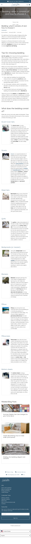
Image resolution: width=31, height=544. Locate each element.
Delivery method (5, 497)
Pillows (4, 304)
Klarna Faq (3, 500)
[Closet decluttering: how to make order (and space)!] (15, 427)
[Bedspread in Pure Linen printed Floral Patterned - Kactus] (5, 253)
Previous (14, 22)
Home (14, 24)
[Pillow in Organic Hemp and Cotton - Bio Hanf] (5, 313)
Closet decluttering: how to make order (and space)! (13, 436)
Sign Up (15, 518)
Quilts (4, 219)
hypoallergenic (17, 170)
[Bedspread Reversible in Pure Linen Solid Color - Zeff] (5, 224)
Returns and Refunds (6, 489)
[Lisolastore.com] (15, 4)
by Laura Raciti (4, 32)
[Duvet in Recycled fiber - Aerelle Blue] (5, 156)
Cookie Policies (4, 492)
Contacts (3, 503)
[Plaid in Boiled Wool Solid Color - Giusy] (5, 280)
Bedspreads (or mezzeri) (11, 247)
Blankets (5, 274)
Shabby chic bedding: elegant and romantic (14, 457)
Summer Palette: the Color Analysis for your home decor (15, 415)
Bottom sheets (7, 369)
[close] (29, 1)
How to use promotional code (8, 502)
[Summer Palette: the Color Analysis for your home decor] (15, 408)
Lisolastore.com (17, 525)
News (17, 24)
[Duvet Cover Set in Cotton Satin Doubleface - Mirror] (5, 131)
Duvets (4, 150)
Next (17, 22)
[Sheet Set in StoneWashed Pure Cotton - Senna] (5, 199)
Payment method (5, 499)
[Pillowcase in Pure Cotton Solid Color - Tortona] (5, 345)
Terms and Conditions (6, 487)
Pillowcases (6, 336)
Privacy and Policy (5, 490)
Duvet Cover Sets (8, 122)
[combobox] (15, 531)
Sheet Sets (6, 190)
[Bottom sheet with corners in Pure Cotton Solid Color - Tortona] (5, 378)
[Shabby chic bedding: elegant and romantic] (15, 449)
